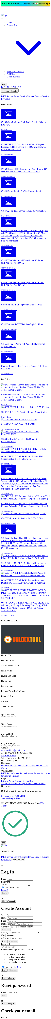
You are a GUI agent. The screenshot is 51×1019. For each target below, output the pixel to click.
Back (4, 941)
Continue (5, 930)
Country (4, 932)
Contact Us (20, 765)
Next (4, 995)
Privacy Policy (7, 781)
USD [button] (4, 84)
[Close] (2, 865)
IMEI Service (7, 96)
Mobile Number (8, 924)
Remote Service (34, 96)
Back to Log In (8, 978)
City (3, 935)
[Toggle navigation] (2, 94)
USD (18, 87)
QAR (13, 87)
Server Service (20, 96)
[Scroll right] (2, 82)
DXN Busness (13, 76)
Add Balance (13, 74)
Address (4, 938)
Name (4, 918)
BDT (3, 87)
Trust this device (12, 887)
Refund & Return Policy (35, 783)
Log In (4, 893)
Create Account (8, 901)
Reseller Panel (32, 765)
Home (9, 22)
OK (3, 843)
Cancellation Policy (15, 783)
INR (8, 87)
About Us (11, 765)
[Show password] (29, 885)
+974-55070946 (8, 755)
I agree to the (13, 967)
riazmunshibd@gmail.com (13, 750)
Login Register (11, 91)
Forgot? (4, 890)
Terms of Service (21, 781)
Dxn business (13, 776)
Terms (19, 967)
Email (3, 879)
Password (5, 882)
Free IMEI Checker (15, 71)
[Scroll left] (2, 18)
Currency (5, 926)
